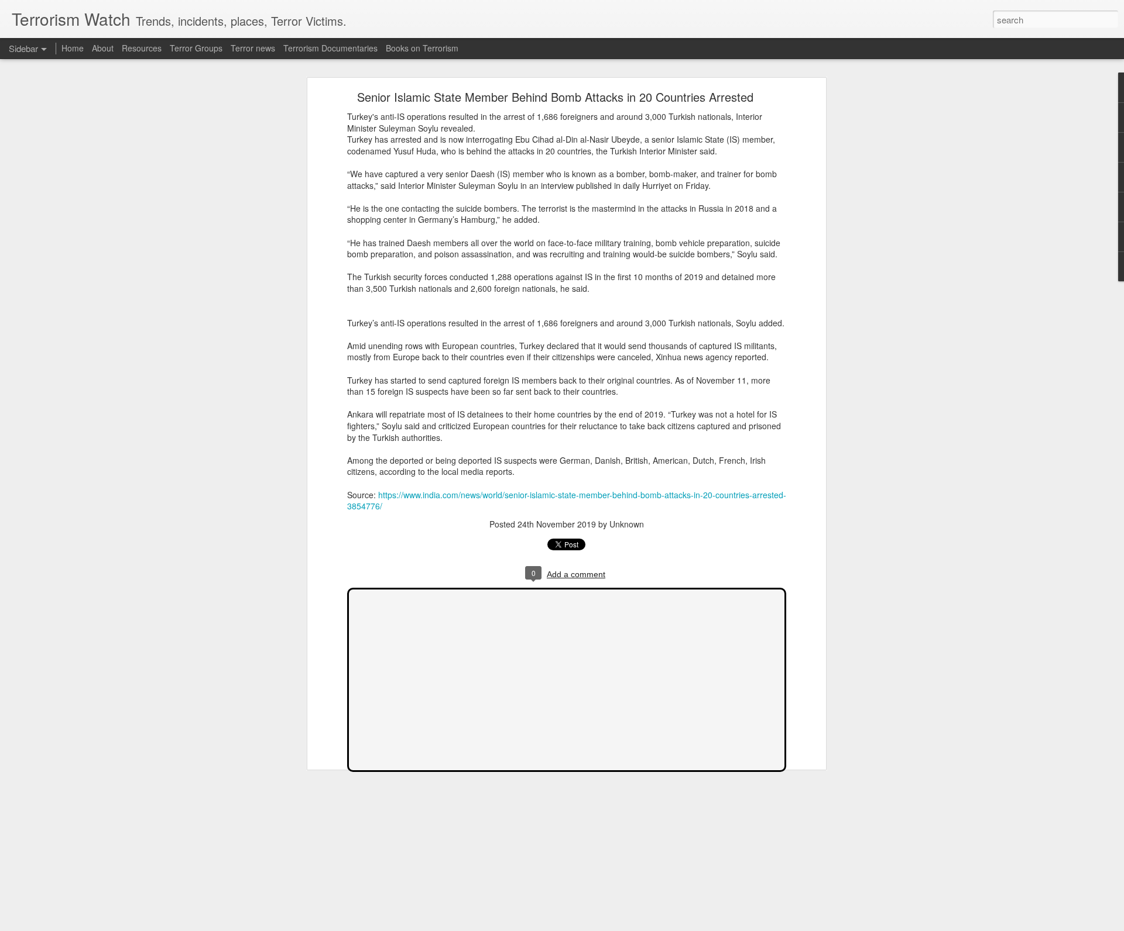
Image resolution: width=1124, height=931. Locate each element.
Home (72, 48)
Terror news (253, 48)
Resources (142, 48)
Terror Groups (196, 48)
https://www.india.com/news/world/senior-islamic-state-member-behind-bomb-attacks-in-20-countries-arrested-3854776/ (566, 500)
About (103, 48)
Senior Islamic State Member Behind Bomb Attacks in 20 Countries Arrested (555, 96)
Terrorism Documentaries (330, 48)
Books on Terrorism (422, 48)
